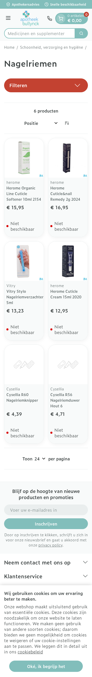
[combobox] (39, 33)
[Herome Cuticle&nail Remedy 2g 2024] (68, 158)
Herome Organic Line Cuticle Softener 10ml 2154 (23, 193)
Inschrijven (46, 524)
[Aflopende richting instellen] (67, 123)
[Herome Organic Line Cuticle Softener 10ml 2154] (24, 158)
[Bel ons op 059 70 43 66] (49, 18)
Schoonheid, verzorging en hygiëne (51, 47)
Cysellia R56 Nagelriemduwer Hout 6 (65, 400)
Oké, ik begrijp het (46, 666)
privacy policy (50, 545)
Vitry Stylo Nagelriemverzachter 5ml (24, 296)
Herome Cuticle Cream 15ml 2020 (66, 293)
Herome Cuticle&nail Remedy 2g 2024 (65, 193)
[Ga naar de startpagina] (29, 18)
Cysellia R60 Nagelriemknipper (22, 397)
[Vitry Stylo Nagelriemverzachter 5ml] (24, 261)
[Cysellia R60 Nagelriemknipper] (24, 364)
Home (9, 47)
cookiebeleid (30, 652)
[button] (46, 85)
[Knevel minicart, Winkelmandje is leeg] (60, 18)
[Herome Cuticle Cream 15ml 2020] (68, 261)
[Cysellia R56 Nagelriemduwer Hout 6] (68, 364)
